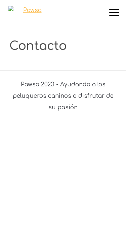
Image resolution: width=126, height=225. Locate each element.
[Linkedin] (76, 128)
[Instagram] (63, 128)
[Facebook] (37, 128)
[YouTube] (89, 128)
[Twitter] (50, 128)
